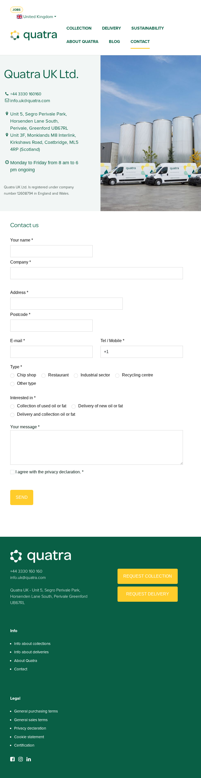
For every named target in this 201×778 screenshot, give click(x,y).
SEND (22, 497)
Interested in (21, 398)
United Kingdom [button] (37, 17)
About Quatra (25, 661)
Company (19, 262)
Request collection (147, 576)
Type (14, 367)
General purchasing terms (36, 711)
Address (18, 292)
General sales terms (31, 720)
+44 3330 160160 (25, 94)
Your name (20, 240)
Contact (20, 669)
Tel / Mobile (111, 340)
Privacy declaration (30, 728)
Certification (24, 745)
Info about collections (32, 643)
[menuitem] (79, 28)
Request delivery (147, 594)
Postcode (19, 314)
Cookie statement (29, 737)
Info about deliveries (31, 652)
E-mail (16, 340)
